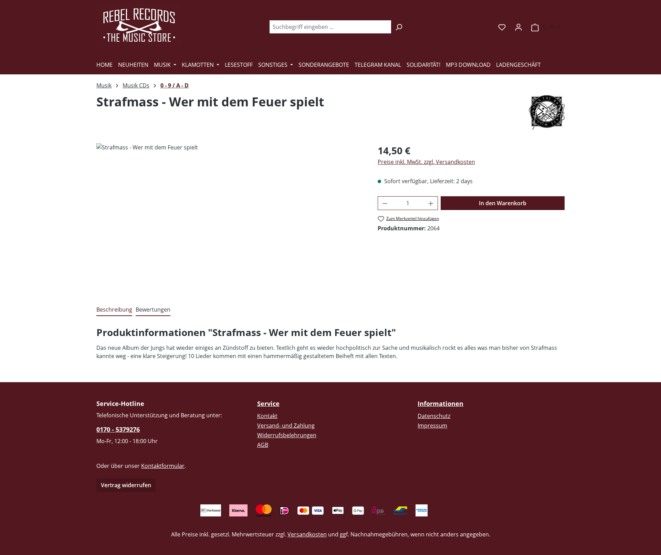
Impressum (432, 425)
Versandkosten (307, 534)
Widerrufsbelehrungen (286, 435)
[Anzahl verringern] (385, 203)
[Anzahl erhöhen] (431, 203)
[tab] (114, 310)
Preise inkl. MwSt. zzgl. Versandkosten (426, 162)
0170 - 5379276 (118, 429)
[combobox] (330, 27)
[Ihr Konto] (518, 27)
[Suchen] (399, 27)
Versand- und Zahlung (286, 425)
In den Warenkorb (502, 203)
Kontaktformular (163, 466)
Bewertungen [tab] (153, 309)
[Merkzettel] (502, 27)
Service (268, 403)
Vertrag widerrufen (126, 485)
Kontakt (267, 416)
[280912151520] (230, 217)
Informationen (440, 403)
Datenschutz (434, 416)
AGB (262, 445)
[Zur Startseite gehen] (139, 25)
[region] (230, 217)
